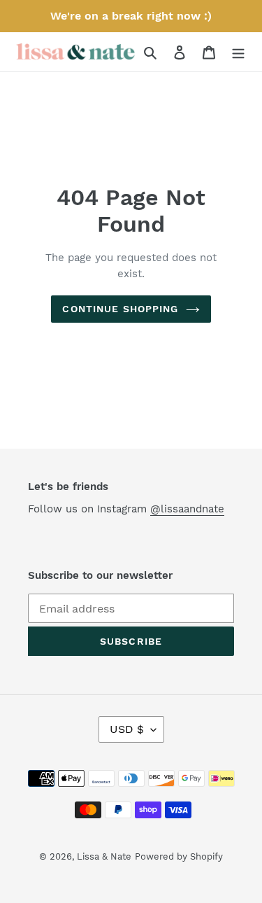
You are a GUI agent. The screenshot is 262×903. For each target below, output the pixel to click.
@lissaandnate (187, 509)
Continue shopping (120, 308)
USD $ (127, 729)
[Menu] (238, 51)
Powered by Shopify (179, 856)
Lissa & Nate (104, 856)
